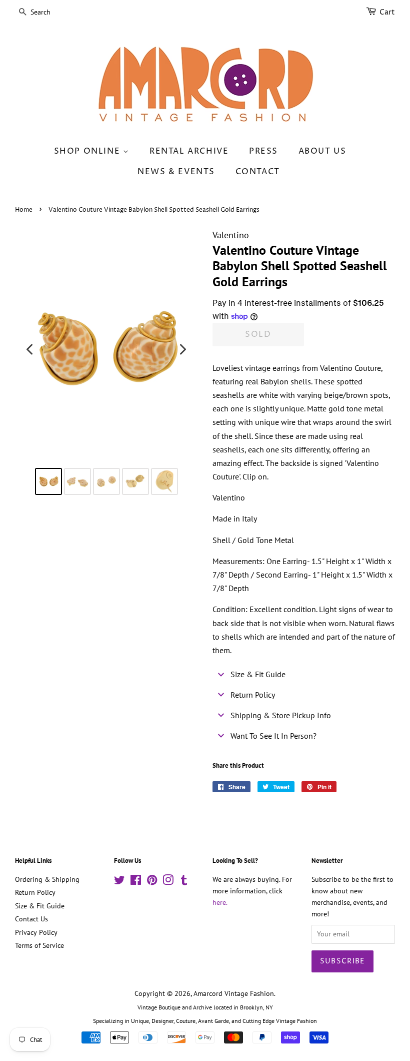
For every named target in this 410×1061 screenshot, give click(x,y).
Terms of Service (39, 945)
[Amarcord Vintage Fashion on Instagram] (168, 881)
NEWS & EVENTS (176, 171)
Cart (387, 12)
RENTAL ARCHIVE (189, 151)
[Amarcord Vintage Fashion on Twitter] (119, 881)
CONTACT (258, 171)
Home (23, 210)
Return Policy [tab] (252, 695)
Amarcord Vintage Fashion (234, 993)
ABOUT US (322, 151)
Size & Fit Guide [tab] (258, 674)
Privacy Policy (36, 932)
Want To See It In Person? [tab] (273, 736)
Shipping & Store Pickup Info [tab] (280, 715)
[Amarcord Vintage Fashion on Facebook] (136, 881)
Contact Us (31, 918)
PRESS (263, 151)
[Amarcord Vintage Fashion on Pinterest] (152, 881)
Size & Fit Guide (39, 905)
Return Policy (35, 892)
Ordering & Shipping (47, 879)
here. (220, 902)
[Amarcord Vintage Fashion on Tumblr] (184, 881)
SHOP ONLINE (88, 151)
